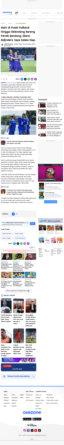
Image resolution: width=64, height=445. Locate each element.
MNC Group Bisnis (52, 403)
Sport (13, 395)
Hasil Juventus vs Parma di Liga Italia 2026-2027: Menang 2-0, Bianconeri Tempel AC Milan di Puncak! (54, 112)
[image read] (3, 143)
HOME (3, 23)
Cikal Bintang (8, 44)
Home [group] (24, 13)
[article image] (42, 105)
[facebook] (28, 430)
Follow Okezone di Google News (16, 290)
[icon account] (2, 44)
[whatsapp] (28, 79)
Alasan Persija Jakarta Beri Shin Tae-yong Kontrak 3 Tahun (18, 319)
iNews (28, 397)
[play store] (27, 419)
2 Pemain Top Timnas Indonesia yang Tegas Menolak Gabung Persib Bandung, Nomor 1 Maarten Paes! (20, 192)
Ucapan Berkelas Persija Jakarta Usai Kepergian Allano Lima (18, 349)
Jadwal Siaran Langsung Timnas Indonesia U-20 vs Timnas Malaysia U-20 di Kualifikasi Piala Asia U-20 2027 (54, 134)
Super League (6, 238)
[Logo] (16, 13)
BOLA (10, 23)
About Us (38, 395)
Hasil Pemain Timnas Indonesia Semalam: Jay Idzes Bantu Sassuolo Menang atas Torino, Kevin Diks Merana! (54, 119)
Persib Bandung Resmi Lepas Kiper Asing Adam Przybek (6, 318)
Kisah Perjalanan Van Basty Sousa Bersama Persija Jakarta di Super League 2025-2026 (6, 351)
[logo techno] (7, 13)
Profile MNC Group (52, 400)
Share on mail (32, 79)
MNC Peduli (50, 397)
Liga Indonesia (6, 233)
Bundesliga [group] (34, 13)
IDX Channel (30, 400)
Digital (22, 395)
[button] (55, 13)
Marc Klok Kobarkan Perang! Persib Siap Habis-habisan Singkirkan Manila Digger (31, 351)
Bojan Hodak (19, 233)
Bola (5, 406)
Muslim (14, 403)
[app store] (36, 419)
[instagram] (24, 430)
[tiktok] (39, 430)
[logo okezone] (32, 413)
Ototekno (15, 397)
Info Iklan (38, 408)
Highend (14, 400)
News (5, 395)
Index (21, 397)
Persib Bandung (11, 82)
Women (6, 400)
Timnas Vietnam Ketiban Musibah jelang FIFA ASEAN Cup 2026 (20, 142)
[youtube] (35, 430)
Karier (37, 406)
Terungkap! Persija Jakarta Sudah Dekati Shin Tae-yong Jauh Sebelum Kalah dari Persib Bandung (31, 321)
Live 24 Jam (17, 369)
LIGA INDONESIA (21, 23)
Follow (32, 223)
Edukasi (14, 406)
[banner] (18, 361)
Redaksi (38, 397)
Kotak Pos (39, 403)
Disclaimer (49, 395)
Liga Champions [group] (46, 13)
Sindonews (29, 395)
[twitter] (32, 430)
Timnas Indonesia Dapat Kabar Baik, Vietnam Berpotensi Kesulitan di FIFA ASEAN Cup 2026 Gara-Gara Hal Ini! (54, 126)
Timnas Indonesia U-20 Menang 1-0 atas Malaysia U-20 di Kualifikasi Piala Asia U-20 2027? (54, 105)
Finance (6, 397)
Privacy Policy (40, 400)
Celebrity (7, 403)
